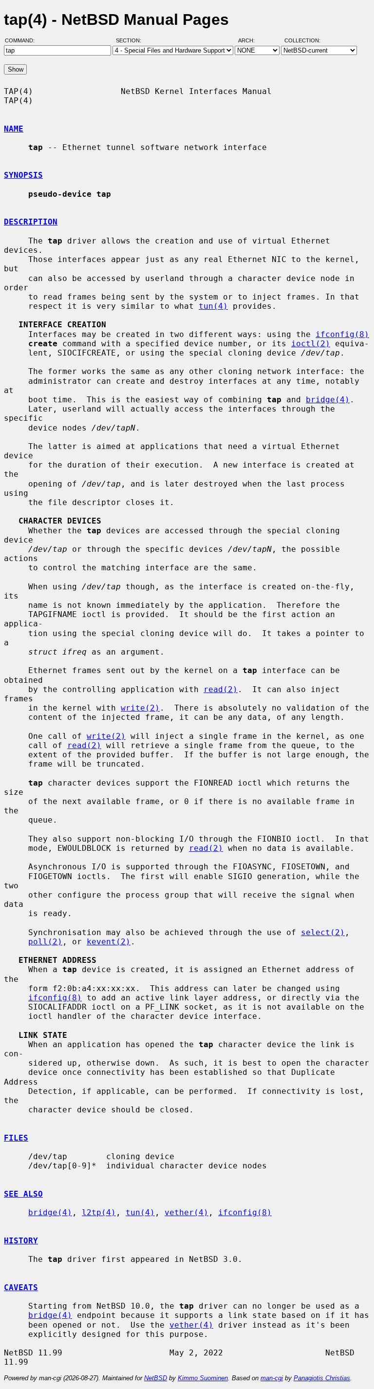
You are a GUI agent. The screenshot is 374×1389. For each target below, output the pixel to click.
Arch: (250, 40)
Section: (131, 40)
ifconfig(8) (342, 334)
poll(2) (45, 941)
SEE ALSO (23, 1194)
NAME (13, 128)
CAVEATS (21, 1287)
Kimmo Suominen (203, 1378)
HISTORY (21, 1240)
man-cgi (272, 1378)
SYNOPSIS (23, 175)
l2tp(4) (99, 1212)
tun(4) (213, 306)
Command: (22, 40)
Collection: (302, 40)
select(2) (323, 932)
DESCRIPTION (30, 221)
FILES (16, 1138)
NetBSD (155, 1378)
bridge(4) (328, 399)
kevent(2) (109, 941)
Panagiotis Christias (322, 1378)
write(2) (140, 708)
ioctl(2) (310, 343)
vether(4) (186, 1212)
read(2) (221, 689)
